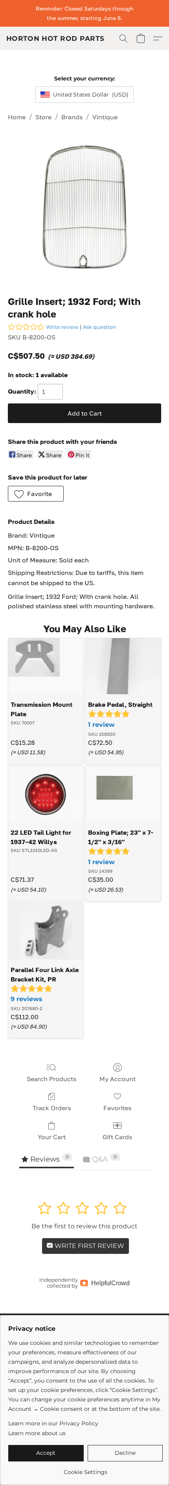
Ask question (99, 327)
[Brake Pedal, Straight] (123, 666)
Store (43, 117)
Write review (62, 327)
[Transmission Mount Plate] (45, 666)
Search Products (51, 1079)
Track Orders (52, 1108)
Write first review (88, 1246)
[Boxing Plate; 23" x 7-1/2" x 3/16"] (123, 794)
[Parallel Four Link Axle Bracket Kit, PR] (45, 931)
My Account (117, 1079)
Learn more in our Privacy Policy (53, 1423)
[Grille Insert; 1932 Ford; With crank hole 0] (84, 206)
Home (17, 117)
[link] (85, 1469)
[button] (55, 38)
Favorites (117, 1108)
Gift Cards (117, 1137)
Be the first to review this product (84, 1226)
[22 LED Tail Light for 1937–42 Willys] (45, 794)
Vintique (105, 117)
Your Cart (52, 1137)
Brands (72, 117)
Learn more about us (37, 1433)
